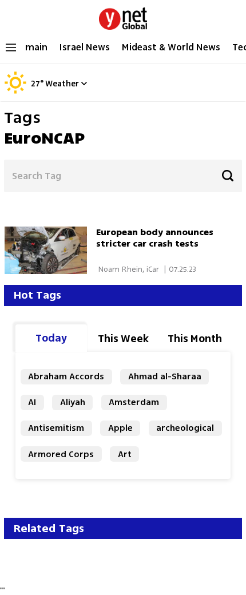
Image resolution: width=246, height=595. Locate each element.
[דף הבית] (123, 16)
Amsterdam (134, 401)
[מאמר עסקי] (50, 250)
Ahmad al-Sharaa (164, 376)
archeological (185, 427)
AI (32, 401)
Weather (62, 84)
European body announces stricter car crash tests (154, 237)
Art (125, 454)
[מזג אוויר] (15, 92)
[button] (84, 83)
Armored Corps (61, 454)
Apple (120, 427)
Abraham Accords (66, 376)
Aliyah (72, 401)
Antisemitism (56, 427)
